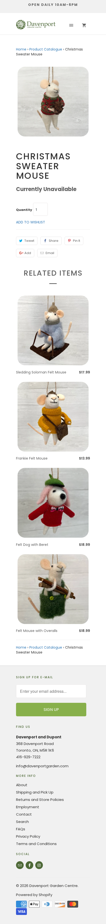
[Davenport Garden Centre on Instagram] (39, 865)
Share (53, 240)
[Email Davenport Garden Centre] (20, 865)
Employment (27, 806)
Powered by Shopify (34, 894)
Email (50, 253)
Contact (24, 814)
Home (21, 49)
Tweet (29, 240)
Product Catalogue (45, 49)
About (21, 784)
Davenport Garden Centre (53, 885)
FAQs (20, 829)
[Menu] (71, 25)
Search (22, 821)
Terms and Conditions (36, 843)
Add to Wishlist (30, 222)
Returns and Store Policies (40, 799)
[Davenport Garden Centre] (35, 25)
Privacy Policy (28, 836)
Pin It (76, 240)
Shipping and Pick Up (34, 792)
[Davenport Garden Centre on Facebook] (29, 865)
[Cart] (84, 25)
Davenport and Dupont (38, 737)
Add (27, 253)
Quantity (24, 210)
